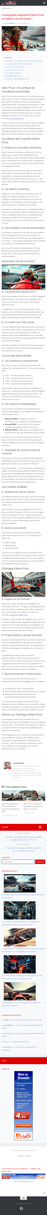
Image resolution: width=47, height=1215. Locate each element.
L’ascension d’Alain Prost (18, 615)
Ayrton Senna (19, 1181)
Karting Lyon (8, 1033)
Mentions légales (24, 1156)
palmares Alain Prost (21, 1041)
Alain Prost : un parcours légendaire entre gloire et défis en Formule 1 (33, 806)
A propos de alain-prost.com (24, 1150)
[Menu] (44, 3)
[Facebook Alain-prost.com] (40, 827)
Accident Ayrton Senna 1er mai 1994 (28, 1020)
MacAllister (8, 1047)
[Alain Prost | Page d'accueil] (11, 3)
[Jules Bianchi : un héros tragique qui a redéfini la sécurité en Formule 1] (19, 991)
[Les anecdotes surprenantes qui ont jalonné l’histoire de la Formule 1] (19, 883)
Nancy (6, 1041)
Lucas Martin (10, 23)
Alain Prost (7, 8)
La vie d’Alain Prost (16, 118)
